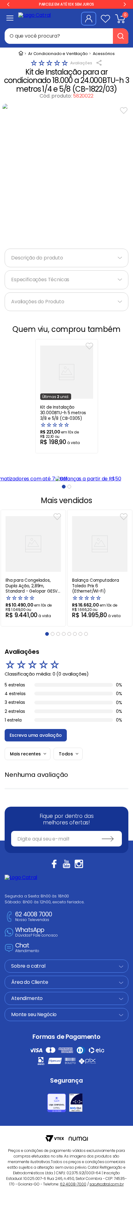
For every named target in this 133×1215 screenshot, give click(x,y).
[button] (64, 486)
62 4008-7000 (73, 1184)
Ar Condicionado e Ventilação (58, 54)
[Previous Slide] (8, 4)
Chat (27, 947)
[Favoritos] (105, 18)
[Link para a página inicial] (20, 54)
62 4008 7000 (33, 916)
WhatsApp (36, 932)
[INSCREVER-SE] (108, 838)
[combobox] (66, 36)
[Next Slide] (124, 4)
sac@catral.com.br (106, 1184)
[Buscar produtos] (120, 36)
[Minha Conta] (88, 18)
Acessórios (104, 54)
